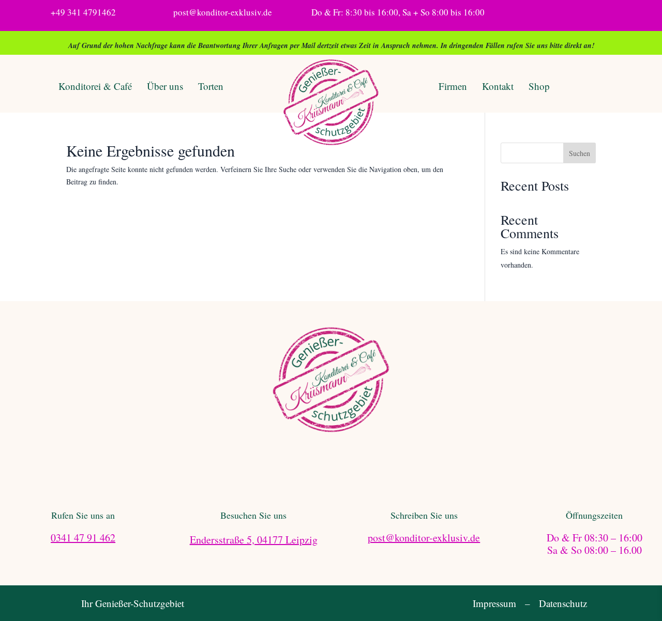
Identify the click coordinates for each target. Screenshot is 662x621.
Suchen (579, 153)
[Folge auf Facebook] (532, 13)
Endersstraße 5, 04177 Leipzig (254, 540)
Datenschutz (563, 603)
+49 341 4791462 (83, 12)
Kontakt (498, 86)
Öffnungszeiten (594, 515)
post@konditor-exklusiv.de (222, 12)
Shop (539, 86)
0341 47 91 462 (83, 538)
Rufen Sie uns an (83, 515)
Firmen (453, 86)
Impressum (494, 603)
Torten (210, 86)
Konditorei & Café (95, 86)
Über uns (165, 86)
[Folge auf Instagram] (553, 13)
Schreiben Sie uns (424, 515)
